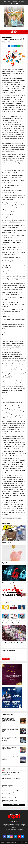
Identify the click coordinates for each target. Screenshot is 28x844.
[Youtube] (19, 836)
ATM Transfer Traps (7, 543)
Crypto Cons (5, 563)
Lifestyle (3, 37)
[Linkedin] (15, 836)
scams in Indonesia (10, 518)
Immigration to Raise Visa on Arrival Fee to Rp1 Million (10, 738)
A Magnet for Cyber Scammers (10, 583)
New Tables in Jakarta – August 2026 (11, 778)
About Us (9, 1)
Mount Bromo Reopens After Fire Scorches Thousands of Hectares (12, 784)
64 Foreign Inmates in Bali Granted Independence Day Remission (10, 757)
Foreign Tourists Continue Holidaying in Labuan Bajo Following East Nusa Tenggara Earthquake (8, 720)
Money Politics (6, 603)
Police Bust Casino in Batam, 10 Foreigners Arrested (9, 748)
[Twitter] (8, 836)
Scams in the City (9, 37)
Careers (22, 1)
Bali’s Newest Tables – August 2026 (10, 772)
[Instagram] (11, 836)
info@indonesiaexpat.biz (17, 829)
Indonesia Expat (6, 42)
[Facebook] (4, 836)
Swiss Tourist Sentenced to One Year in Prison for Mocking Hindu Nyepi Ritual (10, 729)
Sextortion (18, 518)
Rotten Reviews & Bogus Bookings (11, 622)
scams (4, 518)
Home (5, 1)
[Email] (22, 836)
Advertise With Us (16, 1)
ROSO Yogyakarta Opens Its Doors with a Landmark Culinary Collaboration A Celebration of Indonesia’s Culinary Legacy (13, 799)
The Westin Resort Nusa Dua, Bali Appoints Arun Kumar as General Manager (13, 791)
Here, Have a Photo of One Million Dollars (13, 642)
